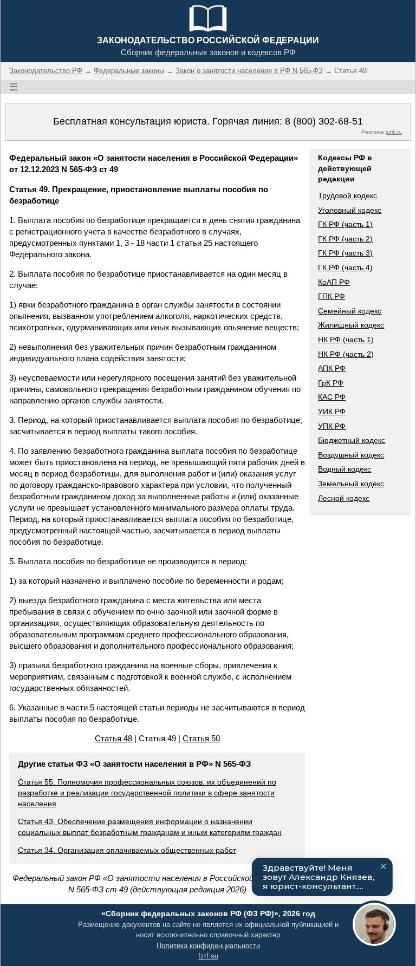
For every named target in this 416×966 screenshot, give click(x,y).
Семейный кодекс (349, 310)
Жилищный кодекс (351, 325)
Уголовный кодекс (349, 210)
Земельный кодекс (351, 483)
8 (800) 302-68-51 (324, 121)
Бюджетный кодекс (351, 440)
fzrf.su (208, 956)
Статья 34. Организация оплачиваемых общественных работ (127, 850)
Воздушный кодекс (351, 455)
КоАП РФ (334, 282)
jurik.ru (394, 132)
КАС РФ (332, 397)
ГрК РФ (330, 382)
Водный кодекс (344, 469)
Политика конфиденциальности (208, 946)
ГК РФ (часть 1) (345, 224)
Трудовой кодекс (347, 195)
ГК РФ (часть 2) (345, 238)
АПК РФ (332, 368)
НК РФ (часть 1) (346, 339)
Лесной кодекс (343, 498)
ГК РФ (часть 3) (345, 253)
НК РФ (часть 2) (346, 354)
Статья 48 (113, 738)
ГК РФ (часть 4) (345, 267)
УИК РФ (332, 411)
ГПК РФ (331, 296)
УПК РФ (332, 426)
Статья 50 (201, 738)
